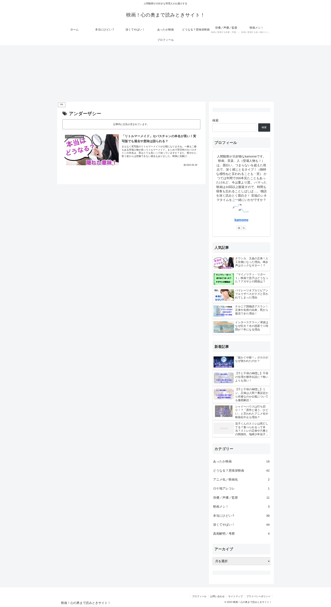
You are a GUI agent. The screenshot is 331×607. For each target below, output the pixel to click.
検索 (215, 120)
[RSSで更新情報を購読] (244, 228)
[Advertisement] (165, 73)
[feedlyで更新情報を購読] (239, 228)
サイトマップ (235, 596)
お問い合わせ (217, 596)
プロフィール (199, 596)
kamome (241, 220)
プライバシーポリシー (258, 596)
